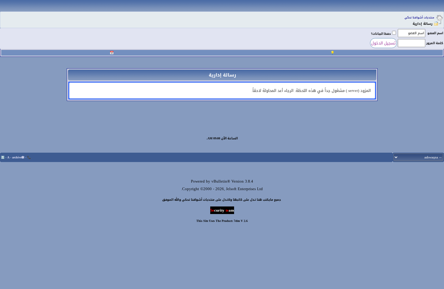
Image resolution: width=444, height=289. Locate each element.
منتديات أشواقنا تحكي (419, 17)
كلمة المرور (434, 43)
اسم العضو (435, 33)
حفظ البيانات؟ (381, 34)
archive (16, 157)
